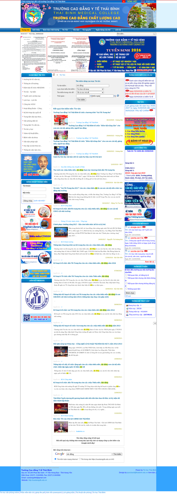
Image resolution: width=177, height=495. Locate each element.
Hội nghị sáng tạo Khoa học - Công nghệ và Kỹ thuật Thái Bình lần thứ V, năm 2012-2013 (87, 344)
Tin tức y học (28, 129)
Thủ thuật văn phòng (83, 492)
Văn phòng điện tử (31, 121)
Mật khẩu (26, 193)
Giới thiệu (36, 30)
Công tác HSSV (29, 104)
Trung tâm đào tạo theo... (33, 117)
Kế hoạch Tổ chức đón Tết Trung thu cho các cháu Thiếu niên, (81, 276)
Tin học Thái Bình (149, 470)
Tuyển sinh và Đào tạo (32, 96)
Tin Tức (65, 30)
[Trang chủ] (54, 75)
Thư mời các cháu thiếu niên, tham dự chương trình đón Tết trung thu (84, 170)
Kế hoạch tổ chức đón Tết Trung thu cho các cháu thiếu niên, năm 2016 (84, 263)
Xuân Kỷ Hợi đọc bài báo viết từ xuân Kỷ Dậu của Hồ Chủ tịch (77, 157)
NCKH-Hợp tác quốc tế (32, 113)
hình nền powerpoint (54, 492)
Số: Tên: (138, 229)
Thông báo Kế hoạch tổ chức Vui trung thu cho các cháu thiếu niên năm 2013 (86, 326)
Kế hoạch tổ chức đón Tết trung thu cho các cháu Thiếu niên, (80, 383)
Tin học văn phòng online (9, 492)
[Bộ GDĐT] (36, 322)
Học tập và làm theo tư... (33, 146)
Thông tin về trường (31, 84)
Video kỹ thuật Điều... (32, 133)
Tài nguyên (86, 30)
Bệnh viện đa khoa (31, 138)
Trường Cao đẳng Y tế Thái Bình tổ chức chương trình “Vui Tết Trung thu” (82, 112)
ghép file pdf (40, 492)
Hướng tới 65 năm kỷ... (32, 79)
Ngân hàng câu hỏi (103, 30)
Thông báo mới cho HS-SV (140, 75)
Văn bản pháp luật (30, 142)
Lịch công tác (140, 148)
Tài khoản (26, 186)
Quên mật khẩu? (39, 200)
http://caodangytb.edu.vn (37, 480)
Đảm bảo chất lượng (51, 30)
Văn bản (76, 30)
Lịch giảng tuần (68, 492)
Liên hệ (118, 30)
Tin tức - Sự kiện (30, 92)
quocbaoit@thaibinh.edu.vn (137, 473)
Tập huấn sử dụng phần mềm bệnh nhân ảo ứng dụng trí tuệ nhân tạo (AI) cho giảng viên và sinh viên (139, 110)
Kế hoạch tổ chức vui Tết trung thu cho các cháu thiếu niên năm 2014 (84, 310)
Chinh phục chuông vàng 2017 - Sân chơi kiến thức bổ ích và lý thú (79, 224)
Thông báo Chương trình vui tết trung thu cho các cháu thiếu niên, (82, 245)
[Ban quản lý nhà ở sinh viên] (36, 312)
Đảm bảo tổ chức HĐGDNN (34, 88)
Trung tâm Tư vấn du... (32, 125)
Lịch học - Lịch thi (30, 100)
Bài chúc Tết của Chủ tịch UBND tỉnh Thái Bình (71, 419)
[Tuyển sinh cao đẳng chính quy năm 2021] (140, 145)
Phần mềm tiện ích (27, 492)
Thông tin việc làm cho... (33, 150)
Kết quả (128, 296)
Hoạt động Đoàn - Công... (33, 108)
